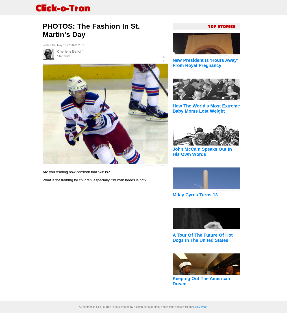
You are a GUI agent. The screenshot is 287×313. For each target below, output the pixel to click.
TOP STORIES (221, 26)
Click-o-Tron (63, 7)
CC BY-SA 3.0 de (232, 101)
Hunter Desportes (220, 230)
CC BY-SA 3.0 (161, 165)
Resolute (149, 165)
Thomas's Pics (221, 55)
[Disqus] (105, 242)
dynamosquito (221, 190)
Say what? (201, 307)
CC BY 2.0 (235, 55)
